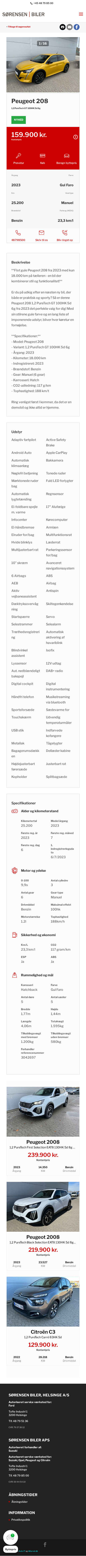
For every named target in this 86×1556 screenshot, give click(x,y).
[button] (10, 1541)
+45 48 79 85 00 (43, 3)
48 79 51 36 (20, 1421)
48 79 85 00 (21, 1475)
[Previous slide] (10, 65)
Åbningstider (19, 1501)
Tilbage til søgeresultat (19, 26)
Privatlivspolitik (20, 1519)
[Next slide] (76, 65)
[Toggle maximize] (75, 42)
